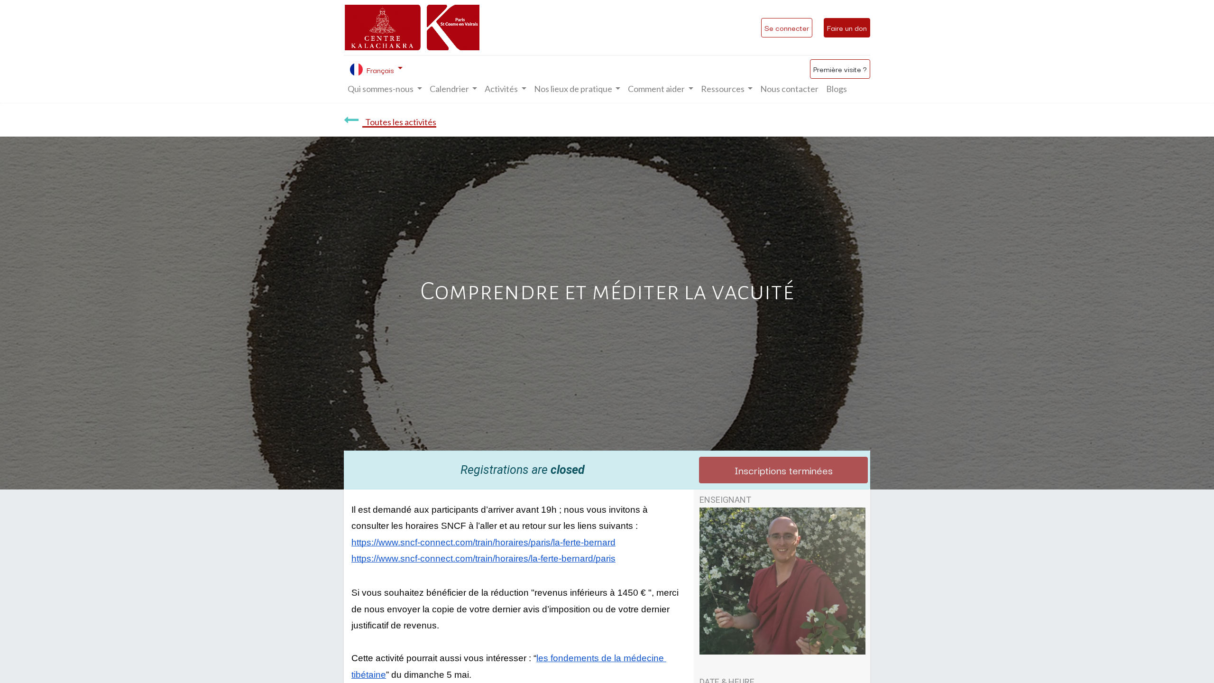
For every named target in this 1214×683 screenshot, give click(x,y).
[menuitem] (789, 89)
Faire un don (847, 27)
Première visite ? (840, 68)
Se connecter (786, 27)
